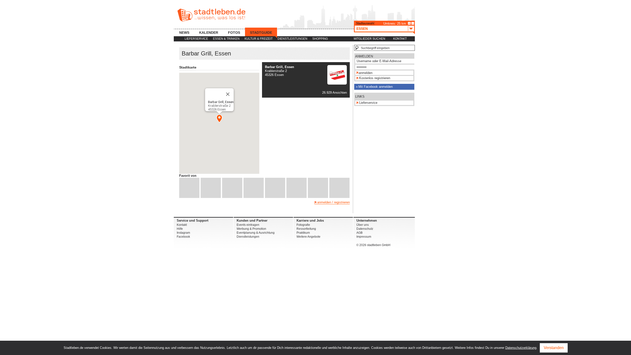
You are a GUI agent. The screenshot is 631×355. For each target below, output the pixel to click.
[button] (219, 118)
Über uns (362, 225)
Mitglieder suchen (369, 38)
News (184, 33)
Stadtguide (261, 33)
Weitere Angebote (308, 236)
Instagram (183, 232)
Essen (362, 29)
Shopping (320, 38)
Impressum (363, 236)
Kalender (208, 33)
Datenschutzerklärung (520, 348)
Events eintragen (248, 225)
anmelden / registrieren (333, 202)
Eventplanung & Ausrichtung (256, 232)
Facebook (183, 236)
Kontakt (400, 38)
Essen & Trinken (226, 38)
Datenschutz (364, 229)
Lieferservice (196, 38)
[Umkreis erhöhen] (409, 23)
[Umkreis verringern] (412, 23)
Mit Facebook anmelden (375, 87)
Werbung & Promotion (251, 229)
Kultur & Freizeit (259, 38)
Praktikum (303, 232)
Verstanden (554, 348)
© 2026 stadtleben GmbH (373, 245)
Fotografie (303, 225)
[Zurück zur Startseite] (211, 15)
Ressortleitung (306, 229)
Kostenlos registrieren (374, 78)
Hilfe (180, 229)
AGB (359, 232)
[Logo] (337, 83)
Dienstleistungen (292, 38)
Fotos (234, 33)
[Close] (228, 94)
